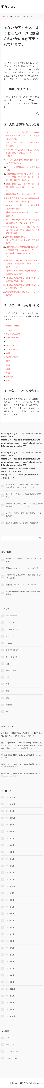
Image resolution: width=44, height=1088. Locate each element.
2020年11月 (10, 893)
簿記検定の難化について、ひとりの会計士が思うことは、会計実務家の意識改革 (22, 240)
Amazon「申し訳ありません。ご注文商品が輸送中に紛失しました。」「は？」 (22, 153)
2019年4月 (10, 975)
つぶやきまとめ (13, 334)
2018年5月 (10, 1009)
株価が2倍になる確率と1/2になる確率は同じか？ (20, 755)
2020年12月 (10, 886)
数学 (8, 361)
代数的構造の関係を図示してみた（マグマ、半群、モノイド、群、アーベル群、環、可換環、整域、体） (22, 177)
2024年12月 (10, 797)
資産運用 (10, 377)
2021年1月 (10, 879)
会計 (8, 353)
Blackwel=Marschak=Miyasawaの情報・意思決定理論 (24, 593)
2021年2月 (10, 873)
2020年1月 (10, 934)
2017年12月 (10, 1016)
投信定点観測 (12, 357)
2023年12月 (10, 804)
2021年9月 (10, 825)
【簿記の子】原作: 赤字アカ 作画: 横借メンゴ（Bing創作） (23, 576)
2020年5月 (10, 914)
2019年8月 (10, 948)
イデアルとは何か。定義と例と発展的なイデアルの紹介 (24, 514)
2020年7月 (10, 907)
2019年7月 (10, 955)
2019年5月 (10, 968)
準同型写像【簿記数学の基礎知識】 (22, 194)
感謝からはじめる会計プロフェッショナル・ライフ (24, 560)
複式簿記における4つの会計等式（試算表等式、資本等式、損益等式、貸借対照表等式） (22, 230)
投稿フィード (11, 1045)
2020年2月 (10, 927)
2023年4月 (10, 811)
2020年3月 (10, 920)
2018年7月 (10, 996)
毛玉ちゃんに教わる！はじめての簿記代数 (22, 523)
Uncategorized (12, 326)
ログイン (9, 1038)
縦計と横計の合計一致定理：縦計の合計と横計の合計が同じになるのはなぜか (22, 187)
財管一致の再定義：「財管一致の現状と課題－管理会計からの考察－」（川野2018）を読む (22, 263)
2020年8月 (10, 900)
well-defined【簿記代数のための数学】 (16, 733)
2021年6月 (10, 845)
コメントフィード (12, 1051)
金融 (8, 380)
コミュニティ (12, 330)
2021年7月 (10, 838)
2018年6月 (10, 1003)
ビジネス (10, 341)
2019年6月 (10, 961)
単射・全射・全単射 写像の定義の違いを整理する (24, 495)
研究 (8, 373)
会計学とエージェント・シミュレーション (22, 585)
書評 (8, 369)
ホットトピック (13, 349)
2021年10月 (10, 818)
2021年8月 (10, 832)
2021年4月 (10, 859)
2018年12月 (10, 989)
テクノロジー (12, 337)
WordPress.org (11, 1058)
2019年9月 (10, 941)
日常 (8, 365)
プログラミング (13, 345)
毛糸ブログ (8, 6)
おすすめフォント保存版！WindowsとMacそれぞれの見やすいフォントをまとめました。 (23, 135)
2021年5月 (10, 852)
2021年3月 (10, 866)
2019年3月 (10, 982)
